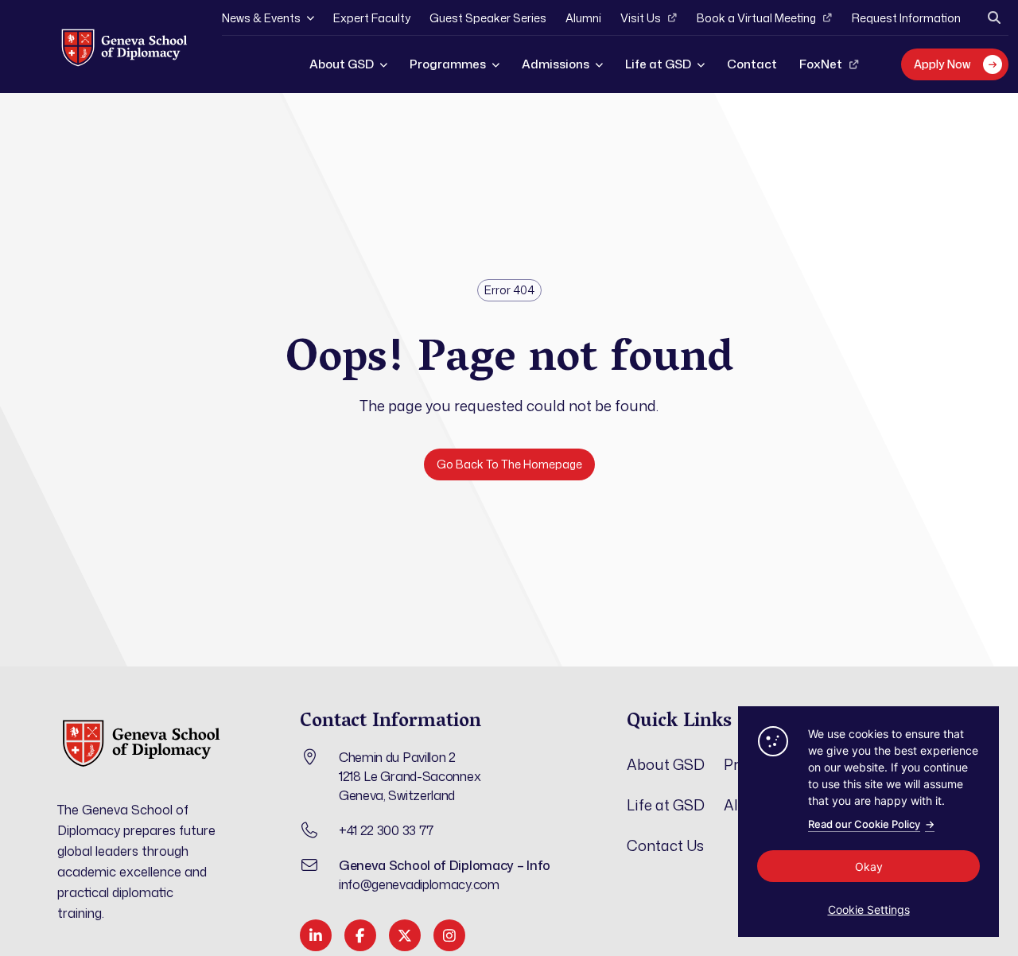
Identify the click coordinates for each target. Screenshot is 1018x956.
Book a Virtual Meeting (756, 17)
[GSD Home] (123, 47)
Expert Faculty (371, 17)
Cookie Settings (869, 909)
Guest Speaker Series (487, 17)
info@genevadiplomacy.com (419, 884)
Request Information (906, 17)
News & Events (261, 17)
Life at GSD (658, 64)
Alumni (583, 17)
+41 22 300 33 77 (386, 830)
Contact (752, 64)
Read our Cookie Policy (871, 824)
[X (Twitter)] (405, 935)
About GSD (341, 64)
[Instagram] (449, 935)
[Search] (994, 17)
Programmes (448, 64)
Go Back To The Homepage (509, 464)
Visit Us (640, 17)
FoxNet (820, 64)
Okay (869, 866)
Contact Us (665, 845)
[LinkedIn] (316, 935)
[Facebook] (360, 935)
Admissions (555, 64)
